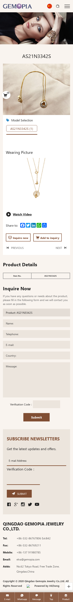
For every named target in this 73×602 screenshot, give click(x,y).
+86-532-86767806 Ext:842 (34, 538)
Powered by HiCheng (46, 585)
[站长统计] (28, 585)
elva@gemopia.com (28, 559)
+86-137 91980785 (29, 552)
